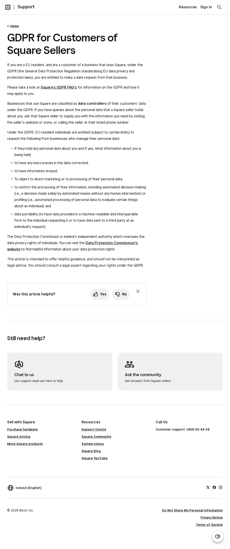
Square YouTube (95, 458)
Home (14, 26)
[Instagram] (220, 487)
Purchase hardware (22, 429)
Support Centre (94, 429)
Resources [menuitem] (188, 7)
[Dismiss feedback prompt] (138, 291)
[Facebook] (214, 487)
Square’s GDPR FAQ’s (59, 87)
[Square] (7, 7)
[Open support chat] (217, 536)
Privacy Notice (212, 517)
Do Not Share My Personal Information (192, 510)
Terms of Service (209, 525)
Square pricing (18, 436)
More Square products (25, 444)
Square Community (96, 436)
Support (26, 6)
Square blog (91, 451)
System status (93, 444)
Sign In (206, 7)
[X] (208, 487)
